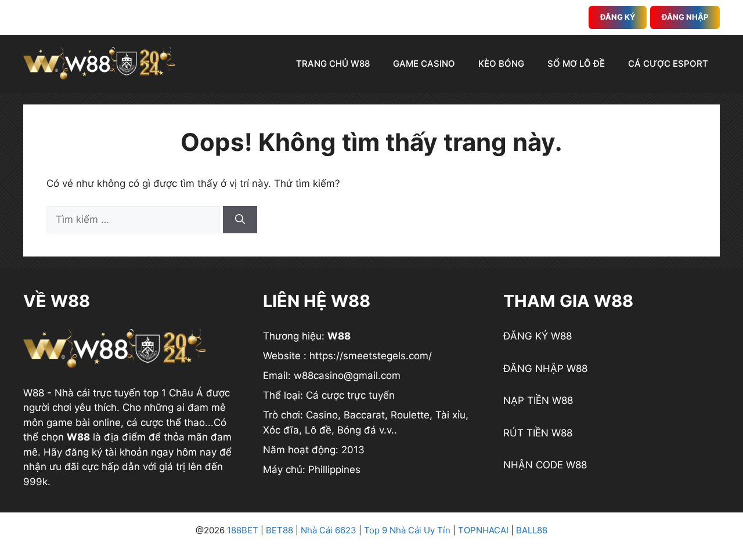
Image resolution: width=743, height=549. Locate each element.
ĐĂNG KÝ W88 (537, 336)
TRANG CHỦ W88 (333, 63)
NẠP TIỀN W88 (538, 400)
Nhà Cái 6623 (328, 530)
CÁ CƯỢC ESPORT (668, 63)
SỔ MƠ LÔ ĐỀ (576, 63)
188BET (242, 530)
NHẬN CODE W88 (545, 465)
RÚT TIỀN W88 (537, 433)
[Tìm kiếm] (240, 220)
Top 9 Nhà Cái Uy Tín (407, 530)
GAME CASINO (424, 63)
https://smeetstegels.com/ (370, 356)
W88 (33, 393)
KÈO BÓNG (501, 63)
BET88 (279, 530)
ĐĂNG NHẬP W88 (545, 368)
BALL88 (531, 530)
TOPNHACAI (483, 530)
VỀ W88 (56, 301)
